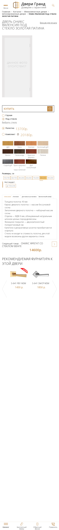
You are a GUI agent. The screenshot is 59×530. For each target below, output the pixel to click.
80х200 (43, 178)
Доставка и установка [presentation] (29, 196)
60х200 (29, 178)
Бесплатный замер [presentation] (45, 196)
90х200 (50, 178)
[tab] (8, 197)
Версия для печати (48, 23)
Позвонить (53, 527)
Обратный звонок (37, 528)
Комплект (10, 134)
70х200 (36, 178)
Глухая (8, 115)
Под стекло (11, 119)
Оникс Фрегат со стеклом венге (22, 245)
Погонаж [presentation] (16, 196)
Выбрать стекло (9, 122)
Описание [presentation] (7, 196)
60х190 (14, 178)
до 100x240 (11, 186)
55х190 (7, 178)
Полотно (9, 128)
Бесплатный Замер (21, 528)
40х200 (21, 178)
